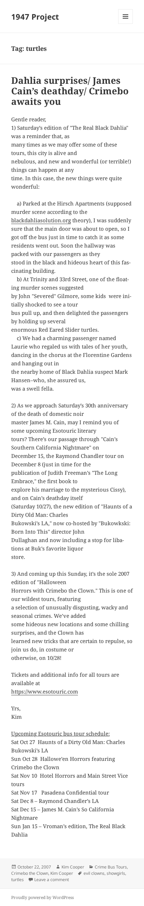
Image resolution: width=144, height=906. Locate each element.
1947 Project (35, 16)
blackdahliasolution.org (41, 220)
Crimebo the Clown (29, 873)
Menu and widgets (125, 23)
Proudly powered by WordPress (42, 897)
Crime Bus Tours (111, 867)
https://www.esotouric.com (44, 691)
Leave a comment (51, 880)
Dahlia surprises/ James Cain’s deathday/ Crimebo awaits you (70, 91)
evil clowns (94, 873)
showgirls (116, 873)
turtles (17, 880)
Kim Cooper (73, 867)
